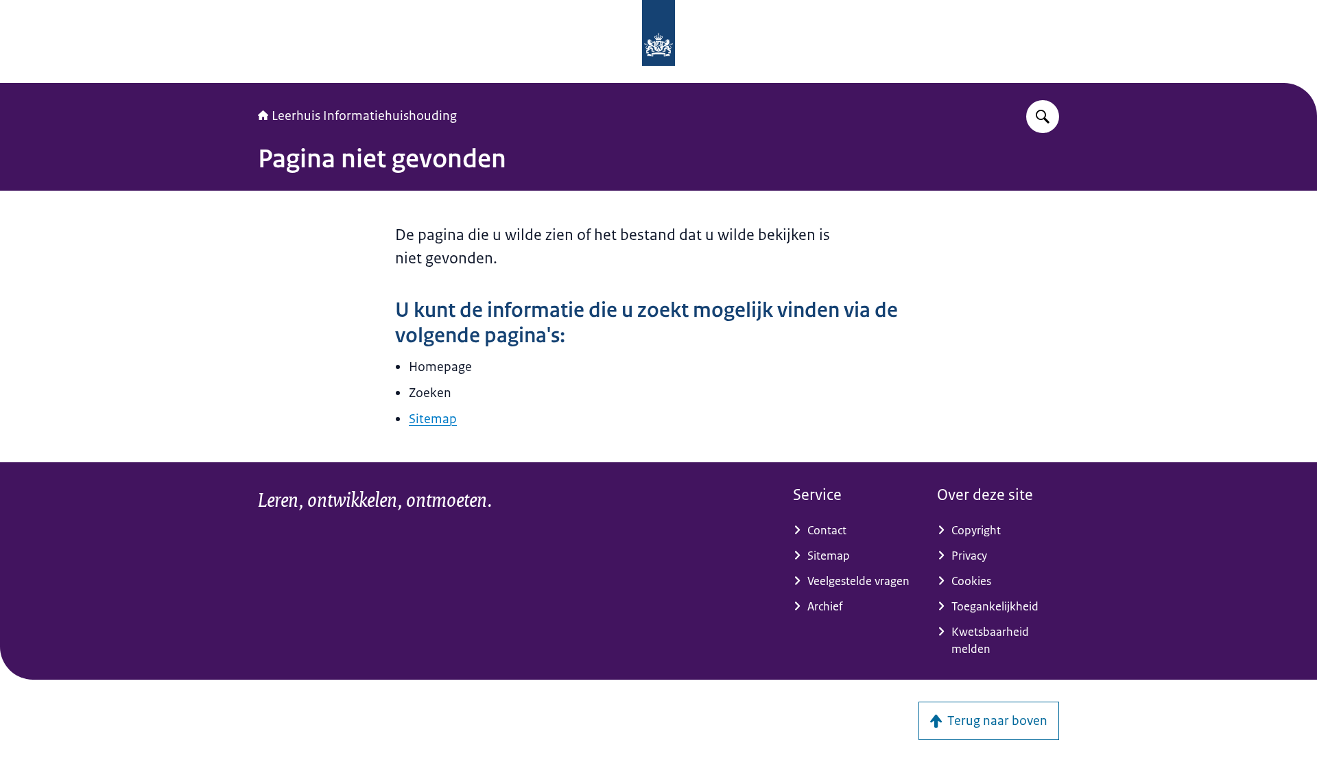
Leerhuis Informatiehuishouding (364, 116)
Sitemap (433, 419)
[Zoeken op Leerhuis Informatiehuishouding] (1042, 116)
